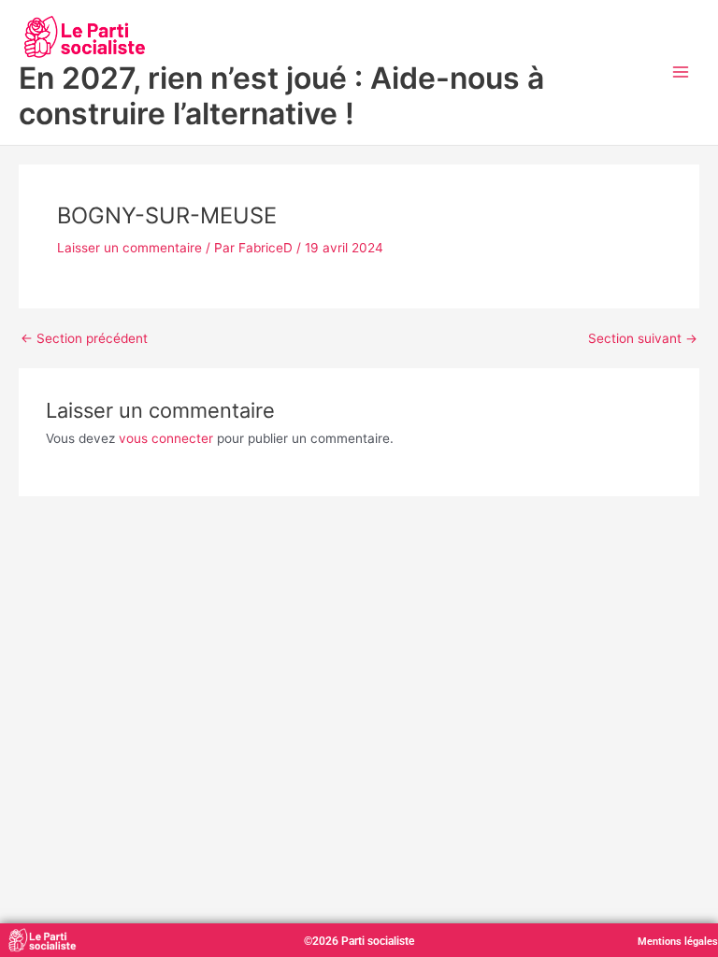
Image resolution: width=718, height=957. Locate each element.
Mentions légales (678, 942)
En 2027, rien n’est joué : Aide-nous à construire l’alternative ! (281, 96)
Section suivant (642, 339)
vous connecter (166, 438)
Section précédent (84, 339)
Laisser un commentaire (129, 247)
